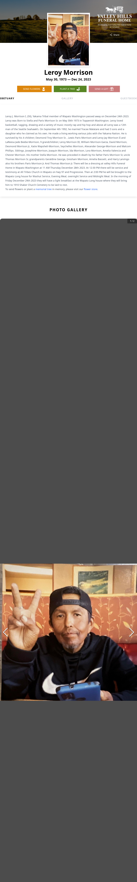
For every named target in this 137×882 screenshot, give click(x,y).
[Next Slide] (131, 632)
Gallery (67, 98)
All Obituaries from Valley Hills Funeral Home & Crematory (114, 26)
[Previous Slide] (5, 632)
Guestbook (129, 98)
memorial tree (43, 189)
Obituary (7, 98)
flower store (90, 189)
